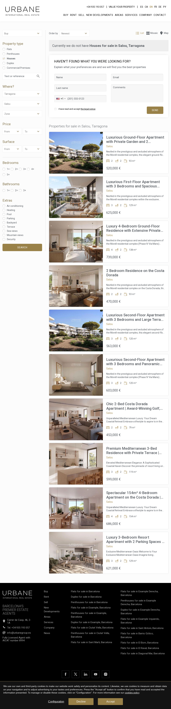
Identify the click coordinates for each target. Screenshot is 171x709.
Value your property (122, 7)
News (47, 633)
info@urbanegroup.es (19, 632)
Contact (160, 15)
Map (166, 33)
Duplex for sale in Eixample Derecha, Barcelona (140, 611)
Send (155, 110)
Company (145, 15)
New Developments (99, 15)
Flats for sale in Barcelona (85, 591)
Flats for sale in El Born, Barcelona (139, 642)
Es (141, 7)
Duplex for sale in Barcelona (86, 596)
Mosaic (154, 33)
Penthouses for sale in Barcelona (89, 602)
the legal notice (88, 109)
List (142, 33)
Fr (155, 7)
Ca (146, 7)
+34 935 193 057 (95, 7)
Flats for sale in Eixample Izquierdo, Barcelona (140, 620)
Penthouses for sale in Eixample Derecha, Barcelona (138, 602)
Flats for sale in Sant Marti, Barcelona (91, 642)
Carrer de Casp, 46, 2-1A (19, 621)
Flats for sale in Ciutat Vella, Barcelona (92, 627)
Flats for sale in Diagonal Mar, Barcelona (143, 653)
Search (22, 247)
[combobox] (60, 98)
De (160, 7)
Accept (110, 701)
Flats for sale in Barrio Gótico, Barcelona (137, 635)
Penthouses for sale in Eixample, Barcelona (89, 615)
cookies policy (132, 692)
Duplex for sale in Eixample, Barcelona (91, 622)
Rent (73, 15)
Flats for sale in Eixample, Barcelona (91, 607)
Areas (119, 15)
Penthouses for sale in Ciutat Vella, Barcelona (90, 635)
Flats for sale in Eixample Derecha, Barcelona (139, 593)
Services (131, 15)
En (151, 7)
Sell (81, 15)
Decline (81, 701)
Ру (164, 7)
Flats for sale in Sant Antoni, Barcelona (142, 628)
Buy (65, 15)
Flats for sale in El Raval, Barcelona (140, 648)
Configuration (56, 701)
